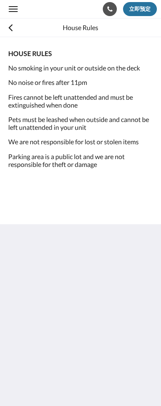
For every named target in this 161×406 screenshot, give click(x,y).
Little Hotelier (63, 355)
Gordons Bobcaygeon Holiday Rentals (53, 8)
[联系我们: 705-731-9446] (110, 9)
